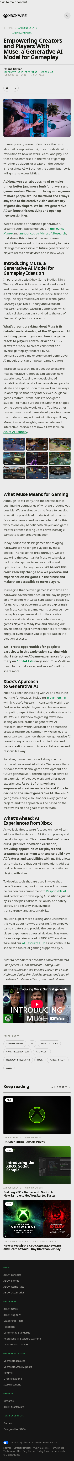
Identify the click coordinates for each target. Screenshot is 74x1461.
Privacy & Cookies (41, 1448)
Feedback (9, 1326)
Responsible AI (56, 891)
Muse (40, 1060)
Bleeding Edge (49, 1043)
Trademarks (9, 1451)
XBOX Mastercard (13, 1407)
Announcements (14, 1043)
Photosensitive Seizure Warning (22, 1338)
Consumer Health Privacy (44, 1442)
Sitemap (7, 1448)
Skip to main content (13, 2)
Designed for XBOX (14, 1429)
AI (32, 1043)
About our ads (58, 1451)
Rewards (8, 1401)
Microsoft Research (18, 1060)
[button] (14, 444)
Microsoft (42, 1052)
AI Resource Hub (33, 943)
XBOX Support (11, 1314)
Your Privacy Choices (20, 1442)
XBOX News (10, 1308)
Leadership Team (13, 1320)
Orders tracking (12, 1378)
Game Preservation (17, 1052)
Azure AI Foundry (15, 432)
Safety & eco (43, 1451)
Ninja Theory (58, 1060)
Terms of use (58, 1448)
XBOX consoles (12, 1274)
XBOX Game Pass (13, 1286)
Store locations (12, 1384)
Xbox (9, 1068)
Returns (8, 1372)
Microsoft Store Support (17, 1366)
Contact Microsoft (21, 1448)
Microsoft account (14, 1360)
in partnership (56, 697)
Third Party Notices (26, 1451)
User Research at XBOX (17, 1344)
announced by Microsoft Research (42, 233)
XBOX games (11, 1280)
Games (7, 1423)
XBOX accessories (13, 1292)
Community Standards (16, 1332)
